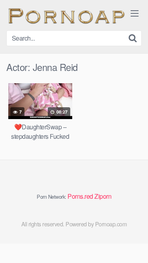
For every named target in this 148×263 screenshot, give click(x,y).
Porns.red (80, 196)
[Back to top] (134, 245)
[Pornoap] (65, 15)
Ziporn (102, 196)
